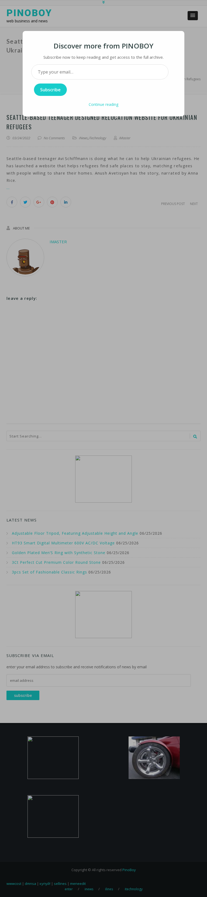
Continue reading (103, 104)
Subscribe (50, 90)
